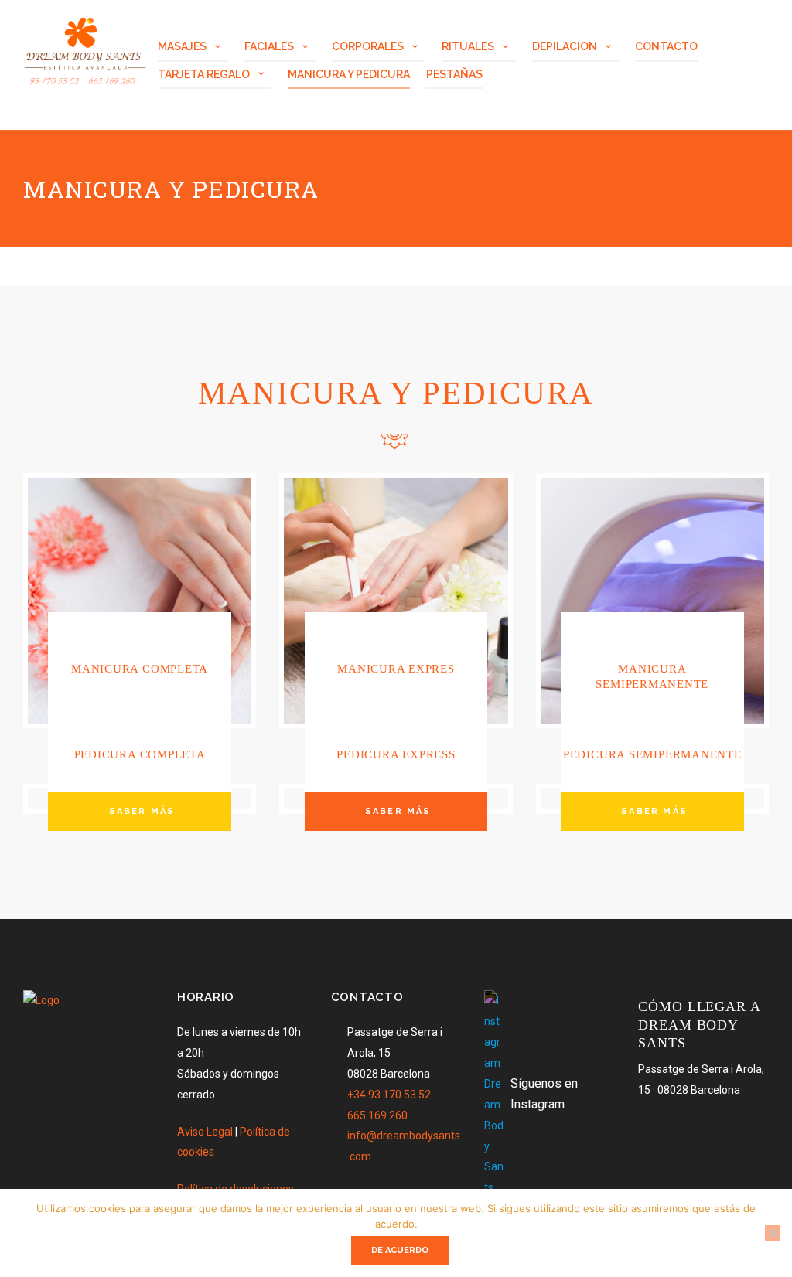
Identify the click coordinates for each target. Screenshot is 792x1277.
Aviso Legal (205, 1131)
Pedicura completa (140, 754)
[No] (772, 1233)
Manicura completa (139, 668)
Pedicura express (395, 754)
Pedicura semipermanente (652, 754)
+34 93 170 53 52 (389, 1094)
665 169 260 (377, 1115)
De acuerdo (399, 1250)
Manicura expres (396, 668)
